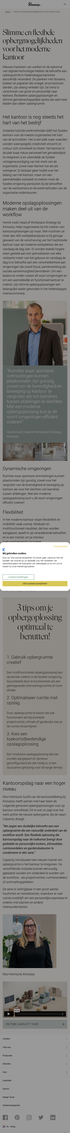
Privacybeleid (60, 546)
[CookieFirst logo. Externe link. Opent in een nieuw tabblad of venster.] (4, 549)
